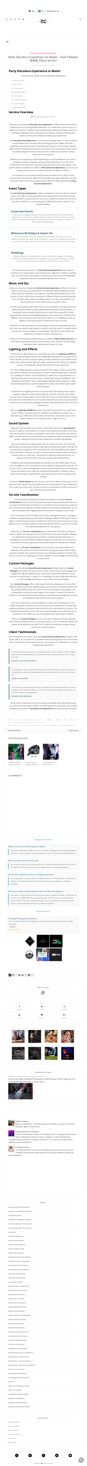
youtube (19, 1018)
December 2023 (13, 1434)
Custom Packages (19, 104)
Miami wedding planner (17, 1319)
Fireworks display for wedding (19, 1257)
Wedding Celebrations (67, 725)
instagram (64, 1009)
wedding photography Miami (19, 1407)
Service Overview (19, 81)
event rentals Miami (15, 1253)
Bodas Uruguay (21, 1121)
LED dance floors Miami (17, 1274)
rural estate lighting (16, 1369)
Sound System (18, 96)
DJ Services (17, 723)
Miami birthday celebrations (18, 1286)
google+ (64, 1018)
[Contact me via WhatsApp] (81, 1463)
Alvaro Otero (38, 65)
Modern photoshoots (16, 1328)
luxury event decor (15, 1282)
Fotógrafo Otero (22, 1147)
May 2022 (11, 1438)
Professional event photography (20, 1353)
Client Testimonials (19, 107)
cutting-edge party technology (20, 1228)
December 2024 (13, 1422)
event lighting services (16, 1245)
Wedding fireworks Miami (17, 1403)
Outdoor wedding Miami (17, 1340)
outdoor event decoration (18, 1332)
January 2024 (12, 1430)
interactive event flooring (18, 1265)
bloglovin (42, 1018)
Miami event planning (16, 1299)
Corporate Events (14, 1216)
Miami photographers (16, 1311)
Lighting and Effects (20, 92)
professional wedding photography (21, 1365)
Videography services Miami (18, 1394)
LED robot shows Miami (16, 1278)
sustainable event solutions (18, 1378)
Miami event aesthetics (16, 1294)
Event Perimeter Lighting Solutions (32, 763)
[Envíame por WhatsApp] (43, 993)
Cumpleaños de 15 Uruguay (27, 1131)
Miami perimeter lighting (17, 1307)
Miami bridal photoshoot (17, 1290)
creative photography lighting (19, 1220)
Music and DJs (18, 88)
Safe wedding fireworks (17, 1373)
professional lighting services (19, 1361)
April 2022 (11, 1442)
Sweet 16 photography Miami (18, 1386)
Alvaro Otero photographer (43, 53)
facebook (19, 1009)
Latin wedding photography (18, 1270)
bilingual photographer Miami (19, 1211)
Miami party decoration (17, 1303)
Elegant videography (16, 1236)
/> (62, 961)
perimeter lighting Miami (17, 1349)
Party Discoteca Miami (45, 725)
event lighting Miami (28, 723)
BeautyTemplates (48, 1463)
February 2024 (12, 1426)
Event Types (17, 84)
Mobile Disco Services (29, 725)
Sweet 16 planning (15, 1390)
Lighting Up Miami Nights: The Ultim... (14, 763)
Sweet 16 (56, 725)
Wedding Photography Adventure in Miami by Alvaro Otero (27, 1076)
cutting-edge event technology (20, 1224)
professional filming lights (18, 1357)
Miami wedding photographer (19, 1315)
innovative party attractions (19, 1261)
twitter (42, 1009)
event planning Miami (16, 1249)
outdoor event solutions (17, 1336)
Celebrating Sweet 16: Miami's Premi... (50, 763)
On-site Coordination (20, 100)
